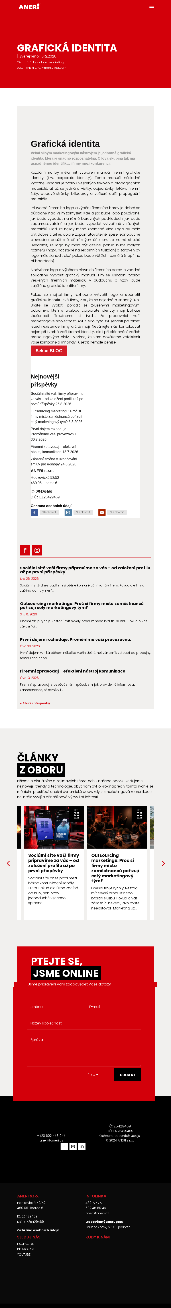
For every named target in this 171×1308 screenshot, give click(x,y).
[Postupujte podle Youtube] (102, 512)
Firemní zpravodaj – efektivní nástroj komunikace (72, 671)
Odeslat (127, 1075)
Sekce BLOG (49, 350)
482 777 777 (94, 1203)
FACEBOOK (25, 1244)
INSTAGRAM (25, 1249)
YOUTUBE (24, 1254)
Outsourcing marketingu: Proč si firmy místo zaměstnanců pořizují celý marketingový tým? (56, 416)
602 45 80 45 (96, 1208)
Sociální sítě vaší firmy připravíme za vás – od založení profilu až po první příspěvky (57, 399)
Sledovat (49, 512)
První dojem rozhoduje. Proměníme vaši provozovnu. (75, 639)
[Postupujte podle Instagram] (68, 512)
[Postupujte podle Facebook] (34, 512)
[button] (163, 863)
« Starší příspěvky (35, 703)
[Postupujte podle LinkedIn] (82, 1146)
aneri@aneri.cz (97, 1213)
